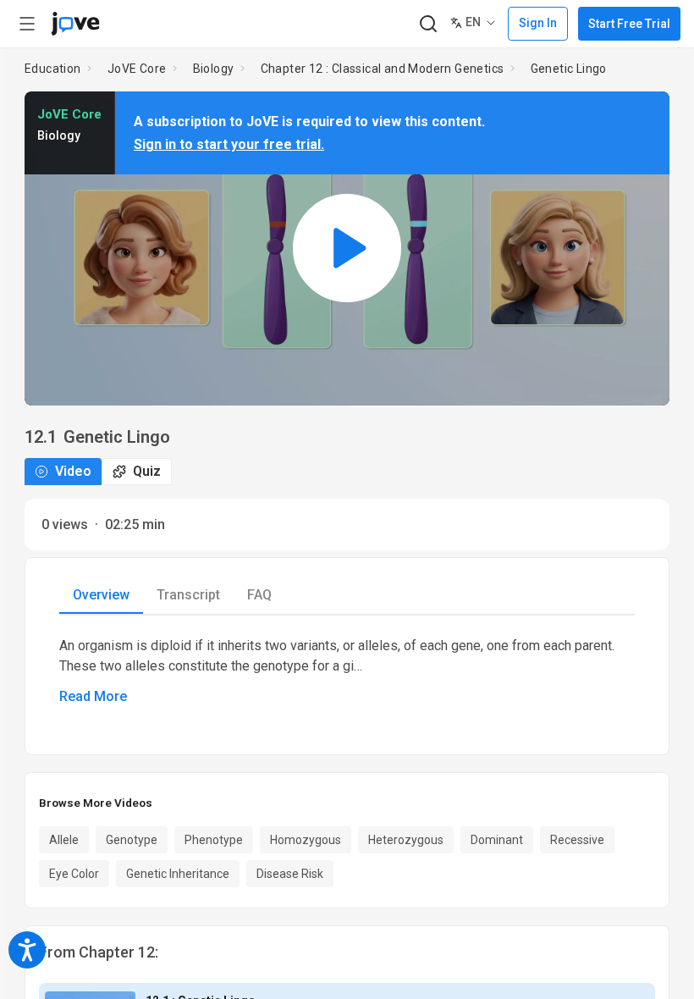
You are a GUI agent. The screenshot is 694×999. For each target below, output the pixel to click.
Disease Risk (289, 873)
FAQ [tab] (259, 595)
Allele (64, 840)
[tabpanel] (347, 671)
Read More (93, 696)
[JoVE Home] (75, 24)
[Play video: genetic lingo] (347, 248)
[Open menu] (27, 23)
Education (53, 68)
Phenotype (214, 840)
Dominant (497, 840)
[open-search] (428, 24)
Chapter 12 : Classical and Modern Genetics (382, 68)
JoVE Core (137, 68)
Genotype (131, 840)
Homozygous (305, 840)
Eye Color (74, 873)
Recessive (577, 840)
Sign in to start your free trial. (229, 144)
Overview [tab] (101, 595)
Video (73, 471)
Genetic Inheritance (177, 873)
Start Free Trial (629, 23)
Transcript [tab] (188, 595)
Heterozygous (405, 840)
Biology (213, 68)
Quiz (147, 471)
